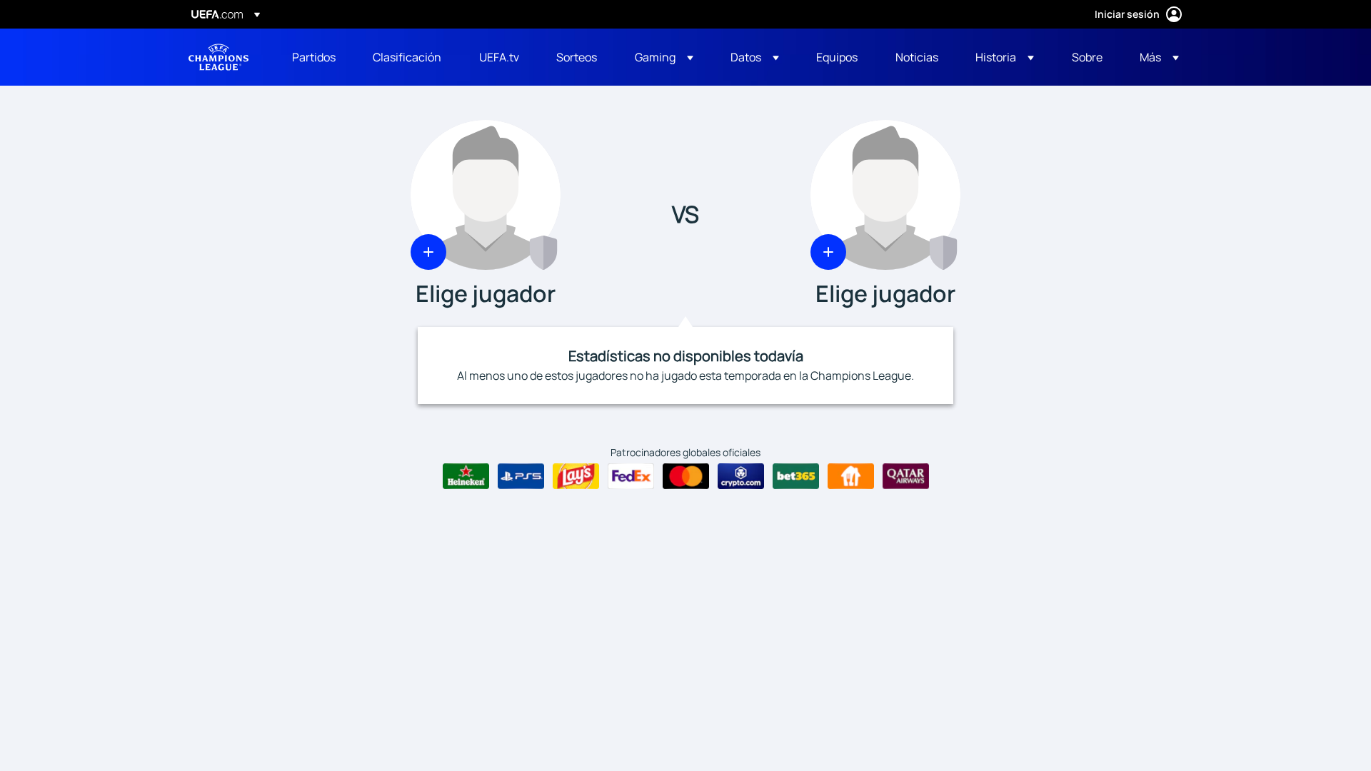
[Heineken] (466, 476)
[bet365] (796, 476)
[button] (664, 57)
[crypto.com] (741, 476)
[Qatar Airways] (906, 476)
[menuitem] (314, 57)
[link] (314, 57)
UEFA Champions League (218, 57)
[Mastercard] (686, 476)
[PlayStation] (521, 476)
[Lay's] (576, 476)
